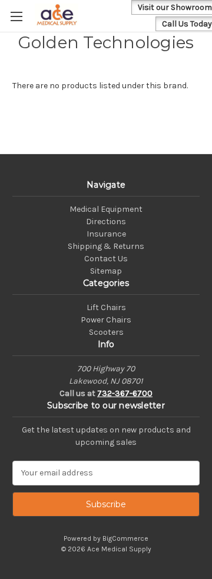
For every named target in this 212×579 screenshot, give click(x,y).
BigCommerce (125, 538)
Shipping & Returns (106, 246)
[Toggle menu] (16, 16)
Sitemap (106, 271)
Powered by (83, 538)
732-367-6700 (125, 393)
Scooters (106, 332)
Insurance (106, 234)
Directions (106, 222)
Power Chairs (106, 320)
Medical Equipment (106, 209)
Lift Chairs (106, 307)
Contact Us (106, 259)
